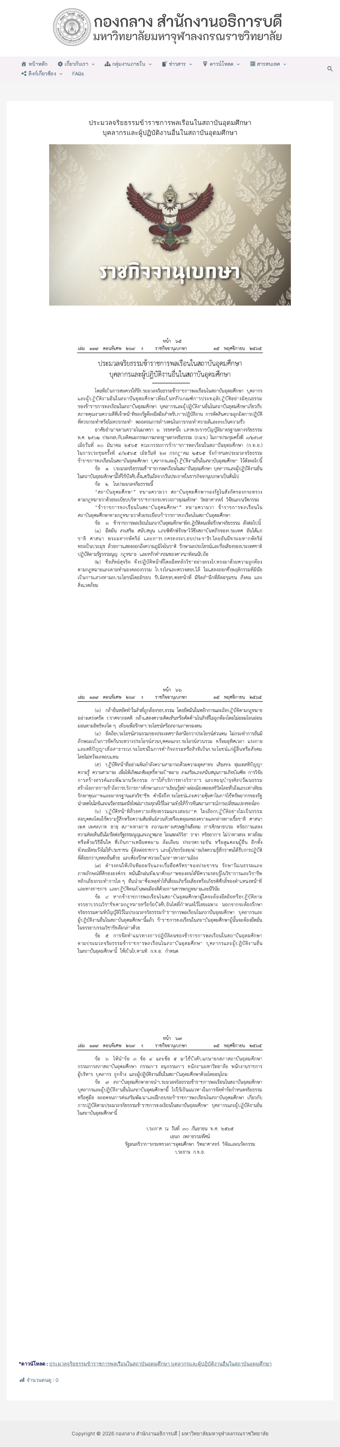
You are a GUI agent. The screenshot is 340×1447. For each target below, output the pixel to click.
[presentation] (91, 64)
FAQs (78, 73)
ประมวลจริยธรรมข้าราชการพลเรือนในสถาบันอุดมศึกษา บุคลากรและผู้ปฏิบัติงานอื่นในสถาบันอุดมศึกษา (160, 1364)
